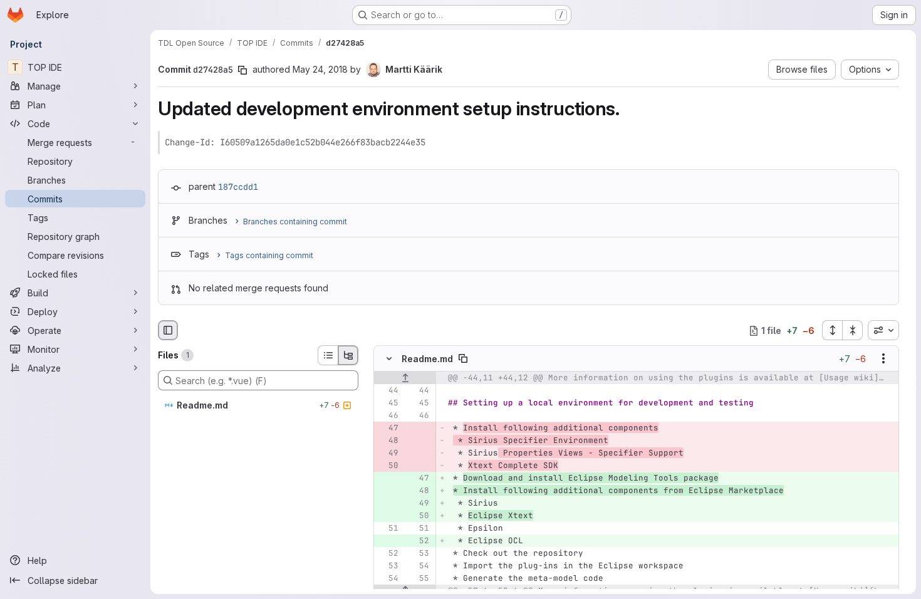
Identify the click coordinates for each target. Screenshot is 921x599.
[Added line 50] (418, 516)
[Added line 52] (418, 541)
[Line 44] (387, 391)
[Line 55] (418, 579)
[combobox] (883, 330)
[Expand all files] (832, 330)
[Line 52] (387, 554)
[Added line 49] (418, 503)
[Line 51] (387, 529)
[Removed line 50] (387, 466)
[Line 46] (387, 416)
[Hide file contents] (389, 359)
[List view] (328, 355)
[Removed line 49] (387, 453)
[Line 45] (387, 403)
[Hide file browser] (168, 330)
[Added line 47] (418, 478)
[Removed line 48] (387, 441)
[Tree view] (348, 355)
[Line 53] (418, 554)
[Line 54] (418, 566)
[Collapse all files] (853, 330)
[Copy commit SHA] (242, 70)
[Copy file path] (463, 359)
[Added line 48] (418, 491)
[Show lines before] (405, 378)
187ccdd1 (238, 186)
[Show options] (883, 359)
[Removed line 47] (387, 428)
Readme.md (427, 358)
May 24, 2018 (320, 69)
